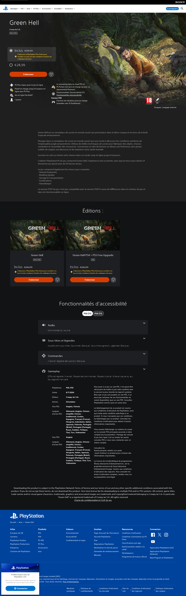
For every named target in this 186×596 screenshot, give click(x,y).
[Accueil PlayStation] (6, 8)
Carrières (13, 537)
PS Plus (36, 9)
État (95, 540)
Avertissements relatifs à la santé (108, 450)
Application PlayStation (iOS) (162, 548)
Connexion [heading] (155, 529)
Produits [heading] (42, 529)
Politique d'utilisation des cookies (164, 589)
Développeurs (127, 553)
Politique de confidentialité (87, 589)
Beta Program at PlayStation (161, 558)
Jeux (28, 9)
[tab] (87, 313)
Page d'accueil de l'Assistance (106, 533)
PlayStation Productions (20, 544)
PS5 (22, 9)
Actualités (58, 9)
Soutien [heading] (97, 529)
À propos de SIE (16, 533)
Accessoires (46, 9)
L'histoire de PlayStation (20, 551)
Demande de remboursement (106, 551)
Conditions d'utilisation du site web (108, 589)
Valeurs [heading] (69, 529)
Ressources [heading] (127, 529)
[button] (69, 95)
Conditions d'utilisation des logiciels (141, 589)
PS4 (39, 537)
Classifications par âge (131, 543)
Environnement (72, 533)
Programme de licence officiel (134, 557)
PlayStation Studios (18, 540)
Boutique (14, 9)
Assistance (69, 9)
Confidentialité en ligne (75, 540)
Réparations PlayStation (104, 544)
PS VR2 (41, 540)
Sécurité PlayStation (102, 537)
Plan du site (125, 589)
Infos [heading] (12, 529)
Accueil (13, 522)
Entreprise (14, 548)
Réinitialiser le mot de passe (106, 548)
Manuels (97, 555)
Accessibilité (71, 537)
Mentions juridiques (71, 589)
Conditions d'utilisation (131, 533)
